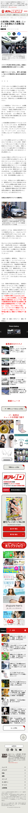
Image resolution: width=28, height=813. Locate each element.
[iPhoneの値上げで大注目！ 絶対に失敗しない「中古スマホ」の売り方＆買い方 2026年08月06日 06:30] (21, 455)
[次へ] (27, 332)
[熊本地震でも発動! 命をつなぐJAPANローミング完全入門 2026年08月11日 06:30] (21, 441)
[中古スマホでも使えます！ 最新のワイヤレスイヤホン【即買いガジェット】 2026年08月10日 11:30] (7, 455)
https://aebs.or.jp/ (13, 762)
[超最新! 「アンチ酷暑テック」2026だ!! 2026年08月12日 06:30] (7, 441)
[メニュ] (25, 11)
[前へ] (1, 332)
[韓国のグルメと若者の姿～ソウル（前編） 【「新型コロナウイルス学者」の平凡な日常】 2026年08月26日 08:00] (7, 426)
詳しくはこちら (13, 7)
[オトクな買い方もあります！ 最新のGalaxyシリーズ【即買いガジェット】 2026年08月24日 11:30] (21, 426)
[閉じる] (26, 4)
